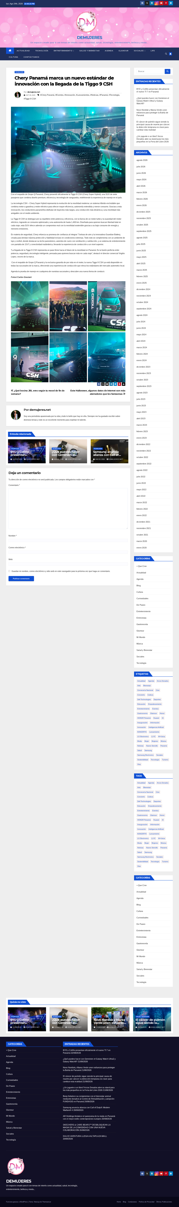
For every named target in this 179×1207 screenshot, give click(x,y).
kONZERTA (141, 732)
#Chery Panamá (47, 95)
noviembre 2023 (144, 373)
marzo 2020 (142, 541)
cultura (150, 695)
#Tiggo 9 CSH (30, 99)
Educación (141, 704)
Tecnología (41, 51)
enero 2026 (142, 205)
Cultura (13, 57)
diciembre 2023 (143, 367)
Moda (139, 741)
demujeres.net (33, 92)
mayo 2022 (141, 490)
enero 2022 (142, 515)
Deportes (157, 699)
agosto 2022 (142, 470)
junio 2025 (141, 251)
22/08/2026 (17, 1027)
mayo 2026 (141, 180)
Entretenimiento (63, 51)
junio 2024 (141, 328)
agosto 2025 (142, 238)
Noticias (140, 746)
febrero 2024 (142, 354)
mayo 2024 (141, 335)
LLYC (153, 736)
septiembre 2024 (144, 309)
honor (162, 713)
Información (154, 723)
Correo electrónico (17, 548)
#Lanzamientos (82, 95)
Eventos (155, 709)
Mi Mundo (141, 637)
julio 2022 (141, 477)
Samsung (148, 750)
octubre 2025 (142, 225)
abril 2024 (141, 341)
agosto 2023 (142, 393)
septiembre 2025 (144, 231)
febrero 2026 (142, 199)
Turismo (165, 760)
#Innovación (69, 95)
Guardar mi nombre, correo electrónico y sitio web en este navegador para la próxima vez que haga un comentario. (61, 571)
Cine (157, 690)
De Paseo (141, 605)
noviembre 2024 (144, 296)
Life (153, 51)
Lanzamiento (154, 732)
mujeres (155, 741)
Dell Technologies (144, 699)
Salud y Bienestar (144, 650)
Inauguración (142, 723)
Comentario (14, 485)
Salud (139, 750)
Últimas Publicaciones (164, 1202)
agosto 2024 (142, 315)
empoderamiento (154, 704)
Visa (139, 764)
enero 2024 (142, 360)
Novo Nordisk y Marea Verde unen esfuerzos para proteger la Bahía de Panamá (152, 112)
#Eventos (59, 95)
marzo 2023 (142, 425)
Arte (139, 686)
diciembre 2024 (143, 289)
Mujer (147, 741)
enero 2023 (142, 438)
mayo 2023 (141, 412)
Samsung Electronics (145, 755)
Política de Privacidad (146, 1202)
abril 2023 (141, 418)
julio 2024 (141, 322)
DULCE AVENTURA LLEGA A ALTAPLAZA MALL (85, 1136)
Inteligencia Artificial (156, 727)
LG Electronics (143, 736)
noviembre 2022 (144, 451)
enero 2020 (142, 548)
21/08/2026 (59, 1027)
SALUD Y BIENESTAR (89, 51)
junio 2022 (141, 483)
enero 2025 (142, 283)
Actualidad (23, 51)
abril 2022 (141, 496)
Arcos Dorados (162, 681)
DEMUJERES (89, 37)
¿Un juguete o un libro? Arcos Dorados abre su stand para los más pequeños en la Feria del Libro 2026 (153, 139)
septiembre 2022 (144, 464)
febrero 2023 (142, 431)
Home (119, 1202)
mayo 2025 (141, 257)
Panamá (163, 746)
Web (11, 559)
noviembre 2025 (144, 218)
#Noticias (94, 95)
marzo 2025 (142, 270)
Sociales (139, 51)
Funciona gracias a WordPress (17, 1202)
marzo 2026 (142, 192)
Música (140, 644)
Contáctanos (31, 57)
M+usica (161, 736)
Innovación (141, 727)
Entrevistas (141, 618)
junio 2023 (141, 406)
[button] (166, 54)
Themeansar (46, 1202)
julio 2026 (141, 167)
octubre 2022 (142, 457)
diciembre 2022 (143, 444)
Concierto (141, 695)
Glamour (123, 51)
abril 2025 (141, 263)
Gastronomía (142, 624)
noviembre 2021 (144, 528)
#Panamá (103, 95)
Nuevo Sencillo (152, 746)
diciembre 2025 (143, 212)
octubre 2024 (142, 302)
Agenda (109, 51)
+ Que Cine (142, 566)
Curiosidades (142, 598)
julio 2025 (141, 244)
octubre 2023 (142, 380)
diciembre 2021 (143, 522)
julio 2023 (141, 399)
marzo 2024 (142, 347)
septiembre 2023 (144, 386)
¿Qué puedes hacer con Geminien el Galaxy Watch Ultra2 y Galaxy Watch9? (153, 101)
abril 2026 (141, 186)
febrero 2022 (142, 509)
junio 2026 (141, 173)
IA (163, 718)
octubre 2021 (142, 535)
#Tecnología (114, 95)
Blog (139, 586)
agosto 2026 (142, 160)
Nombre (13, 536)
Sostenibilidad (142, 760)
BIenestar (147, 686)
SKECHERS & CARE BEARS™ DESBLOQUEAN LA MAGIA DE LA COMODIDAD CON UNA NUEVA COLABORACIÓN (86, 1127)
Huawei (156, 718)
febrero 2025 (142, 276)
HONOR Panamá (144, 718)
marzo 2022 (142, 502)
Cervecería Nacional (145, 690)
